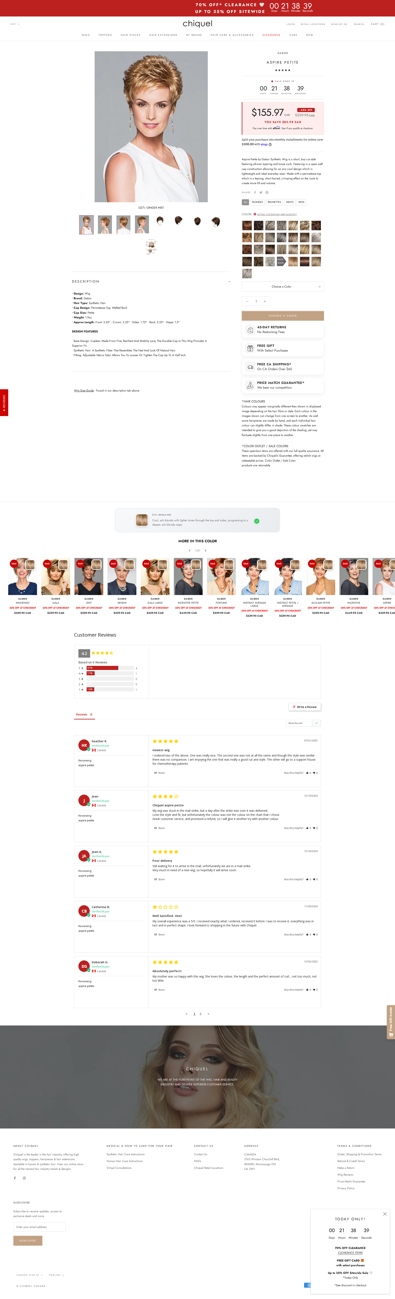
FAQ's (197, 1161)
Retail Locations (313, 24)
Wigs (86, 35)
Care (293, 35)
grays (290, 202)
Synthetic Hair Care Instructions (126, 1154)
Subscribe (27, 1241)
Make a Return (345, 1168)
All (245, 202)
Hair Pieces (131, 35)
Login (291, 24)
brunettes (274, 202)
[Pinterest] (266, 192)
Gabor (283, 53)
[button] (308, 773)
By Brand (194, 35)
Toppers (105, 35)
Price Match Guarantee (351, 1181)
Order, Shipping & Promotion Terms (359, 1154)
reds (301, 202)
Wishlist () (339, 24)
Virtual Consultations (119, 1168)
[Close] (385, 1214)
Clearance (272, 35)
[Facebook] (255, 192)
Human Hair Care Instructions (125, 1161)
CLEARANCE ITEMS (350, 1253)
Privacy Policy (345, 1188)
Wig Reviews (345, 1175)
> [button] (208, 1014)
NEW (309, 35)
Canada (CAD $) (27, 1275)
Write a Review (307, 707)
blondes (257, 202)
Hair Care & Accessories (232, 35)
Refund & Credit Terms (351, 1161)
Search (359, 24)
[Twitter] (261, 192)
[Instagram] (24, 1177)
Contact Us (200, 1154)
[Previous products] (189, 550)
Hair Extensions (163, 35)
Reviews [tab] (81, 714)
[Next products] (205, 550)
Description (85, 281)
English (54, 1275)
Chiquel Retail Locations (208, 1168)
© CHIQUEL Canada (30, 1286)
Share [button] (161, 773)
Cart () (378, 24)
